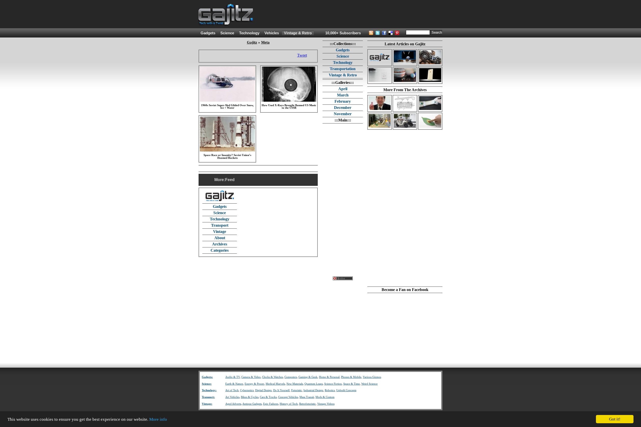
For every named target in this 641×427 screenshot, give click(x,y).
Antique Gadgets (252, 403)
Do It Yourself (281, 390)
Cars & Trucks (268, 397)
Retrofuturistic (307, 403)
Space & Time (351, 383)
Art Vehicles (232, 397)
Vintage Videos (326, 403)
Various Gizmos (372, 377)
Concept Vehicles (288, 397)
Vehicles (271, 33)
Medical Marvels (275, 383)
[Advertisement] (351, 14)
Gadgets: (207, 377)
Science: (207, 383)
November (343, 114)
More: (219, 180)
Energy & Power (254, 383)
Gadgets (208, 33)
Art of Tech (232, 390)
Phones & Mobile (351, 377)
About (219, 238)
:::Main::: (343, 120)
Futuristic (296, 390)
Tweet (302, 55)
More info (158, 419)
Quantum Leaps (313, 383)
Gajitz (252, 42)
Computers (290, 377)
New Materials (294, 383)
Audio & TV (232, 377)
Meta (265, 42)
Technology (249, 33)
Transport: (208, 397)
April (342, 89)
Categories (220, 250)
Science (227, 33)
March (343, 95)
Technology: (209, 390)
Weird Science (369, 383)
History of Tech (289, 403)
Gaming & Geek (307, 377)
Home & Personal (329, 377)
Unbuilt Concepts (346, 390)
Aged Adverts (233, 403)
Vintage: (207, 403)
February (343, 101)
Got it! (614, 419)
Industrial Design (313, 390)
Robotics (330, 390)
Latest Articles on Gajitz (405, 44)
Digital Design (263, 390)
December (342, 107)
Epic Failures (270, 403)
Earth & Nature (234, 383)
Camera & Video (251, 377)
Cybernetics (247, 390)
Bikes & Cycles (249, 397)
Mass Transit (306, 397)
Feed (230, 180)
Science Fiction (333, 383)
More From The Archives (405, 90)
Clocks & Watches (272, 377)
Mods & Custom (325, 397)
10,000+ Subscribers (343, 33)
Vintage (219, 231)
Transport (219, 225)
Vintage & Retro (298, 33)
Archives (219, 244)
